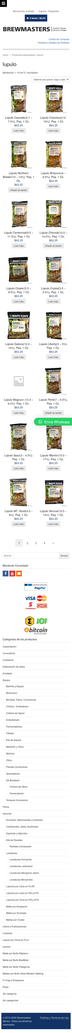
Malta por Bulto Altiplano (15, 953)
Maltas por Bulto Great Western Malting (23, 973)
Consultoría (9, 653)
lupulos (6, 946)
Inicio (5, 54)
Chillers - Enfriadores (17, 706)
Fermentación (17, 793)
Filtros (6, 806)
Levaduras (11, 853)
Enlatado (7, 673)
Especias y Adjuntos (16, 833)
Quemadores (13, 773)
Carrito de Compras (59, 39)
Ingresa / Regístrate (49, 11)
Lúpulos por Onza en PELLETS (22, 899)
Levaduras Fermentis (21, 859)
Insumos (7, 813)
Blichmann (11, 692)
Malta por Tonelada (16, 913)
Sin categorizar (10, 1000)
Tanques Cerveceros (17, 800)
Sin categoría (10, 993)
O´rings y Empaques (13, 980)
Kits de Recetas (14, 840)
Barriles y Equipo (15, 686)
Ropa (5, 986)
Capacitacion (10, 646)
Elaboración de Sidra (14, 666)
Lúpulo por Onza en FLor (16, 939)
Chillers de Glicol (18, 786)
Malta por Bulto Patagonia (16, 966)
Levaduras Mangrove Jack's (24, 872)
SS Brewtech (13, 780)
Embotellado (12, 719)
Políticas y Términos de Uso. (54, 1017)
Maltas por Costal (15, 919)
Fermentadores (14, 726)
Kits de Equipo (13, 740)
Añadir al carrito (18, 190)
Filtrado (10, 733)
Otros (9, 760)
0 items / (38, 18)
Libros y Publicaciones (14, 926)
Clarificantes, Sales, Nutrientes (22, 826)
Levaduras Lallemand (21, 866)
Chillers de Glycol (15, 713)
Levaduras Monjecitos (21, 879)
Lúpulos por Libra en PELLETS (22, 893)
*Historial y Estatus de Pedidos (53, 42)
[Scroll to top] (64, 1027)
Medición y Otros (15, 746)
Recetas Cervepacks (20, 846)
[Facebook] (5, 573)
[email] (19, 573)
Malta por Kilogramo (16, 906)
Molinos (10, 753)
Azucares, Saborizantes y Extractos (24, 819)
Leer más (19, 130)
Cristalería (8, 659)
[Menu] (3, 3)
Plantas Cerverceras (16, 766)
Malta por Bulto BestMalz (16, 960)
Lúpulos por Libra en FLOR (20, 886)
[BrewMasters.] (36, 29)
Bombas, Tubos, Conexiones (21, 699)
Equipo (6, 680)
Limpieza (7, 933)
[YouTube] (12, 573)
